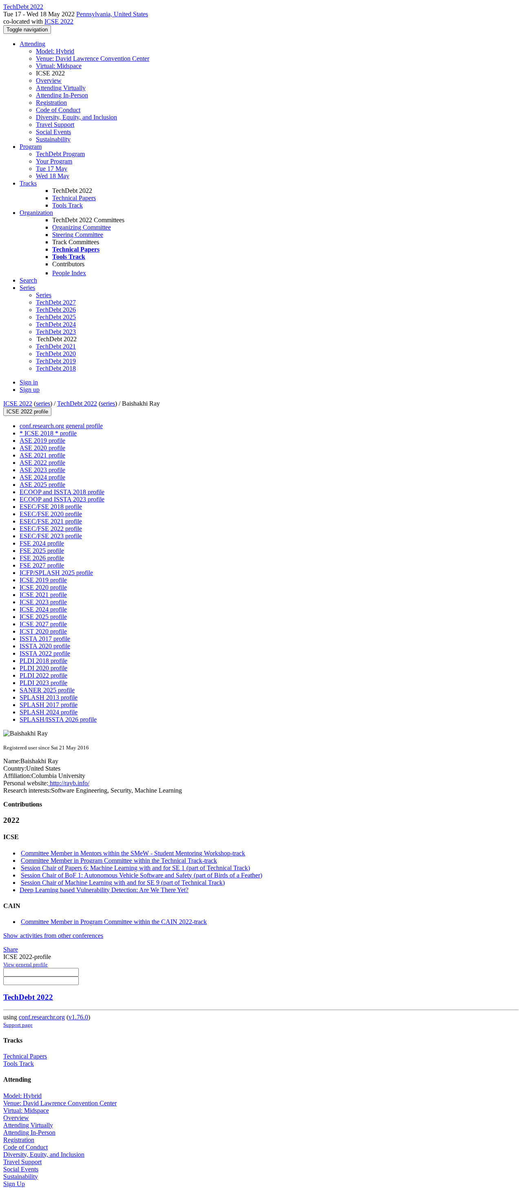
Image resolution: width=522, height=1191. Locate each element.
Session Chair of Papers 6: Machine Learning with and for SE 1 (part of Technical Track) (135, 867)
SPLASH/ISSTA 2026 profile (58, 719)
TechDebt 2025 (56, 317)
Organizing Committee (81, 227)
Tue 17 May (51, 168)
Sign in (29, 382)
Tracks (28, 183)
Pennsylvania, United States (112, 14)
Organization (36, 212)
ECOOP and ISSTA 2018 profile (62, 491)
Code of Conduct (58, 109)
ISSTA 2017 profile (45, 638)
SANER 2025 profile (47, 690)
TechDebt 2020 (56, 353)
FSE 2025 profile (42, 550)
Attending (32, 43)
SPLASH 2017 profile (48, 704)
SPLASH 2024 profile (48, 712)
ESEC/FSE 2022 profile (51, 528)
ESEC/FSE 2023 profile (51, 536)
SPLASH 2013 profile (48, 697)
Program (31, 146)
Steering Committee (77, 234)
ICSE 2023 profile (43, 602)
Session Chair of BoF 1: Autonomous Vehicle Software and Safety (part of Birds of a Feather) (141, 875)
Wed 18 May (52, 175)
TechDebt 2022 (77, 403)
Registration (51, 102)
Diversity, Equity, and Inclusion (76, 117)
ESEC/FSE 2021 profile (51, 521)
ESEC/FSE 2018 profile (51, 506)
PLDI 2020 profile (43, 668)
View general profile (25, 964)
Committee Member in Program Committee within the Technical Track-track (119, 860)
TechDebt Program (60, 153)
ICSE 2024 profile (43, 609)
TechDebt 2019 (56, 361)
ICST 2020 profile (43, 631)
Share (10, 949)
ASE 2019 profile (42, 440)
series (43, 403)
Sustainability (53, 139)
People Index (69, 273)
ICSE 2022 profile (27, 412)
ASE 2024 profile (42, 477)
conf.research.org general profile (61, 425)
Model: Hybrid (55, 51)
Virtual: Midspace (59, 65)
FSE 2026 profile (42, 558)
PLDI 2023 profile (43, 682)
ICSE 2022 (58, 21)
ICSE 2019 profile (43, 580)
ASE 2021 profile (42, 455)
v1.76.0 (78, 1017)
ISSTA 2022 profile (45, 653)
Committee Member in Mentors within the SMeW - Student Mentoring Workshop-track (133, 853)
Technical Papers (74, 197)
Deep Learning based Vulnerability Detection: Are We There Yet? (104, 889)
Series (43, 295)
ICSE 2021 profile (43, 594)
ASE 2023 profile (42, 469)
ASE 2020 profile (42, 447)
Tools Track (67, 205)
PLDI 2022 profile (43, 675)
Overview (49, 80)
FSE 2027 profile (42, 565)
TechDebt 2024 (56, 324)
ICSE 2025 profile (43, 616)
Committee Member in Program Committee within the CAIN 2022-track (114, 921)
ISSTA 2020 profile (45, 646)
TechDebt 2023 (56, 331)
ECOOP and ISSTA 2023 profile (62, 499)
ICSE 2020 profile (43, 587)
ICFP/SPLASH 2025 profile (56, 572)
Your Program (54, 161)
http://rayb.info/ (68, 783)
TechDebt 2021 (56, 346)
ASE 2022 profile (42, 462)
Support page (18, 1025)
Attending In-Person (62, 95)
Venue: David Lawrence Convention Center (92, 58)
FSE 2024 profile (42, 543)
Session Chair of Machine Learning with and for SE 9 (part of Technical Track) (123, 882)
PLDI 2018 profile (43, 660)
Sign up (30, 389)
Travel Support (55, 124)
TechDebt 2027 (56, 302)
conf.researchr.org (42, 1017)
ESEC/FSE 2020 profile (51, 513)
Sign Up (14, 1183)
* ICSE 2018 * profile (48, 433)
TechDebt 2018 (56, 368)
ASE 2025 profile (42, 484)
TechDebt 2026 (56, 309)
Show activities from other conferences (53, 935)
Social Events (53, 131)
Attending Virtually (61, 87)
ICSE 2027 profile (43, 624)
